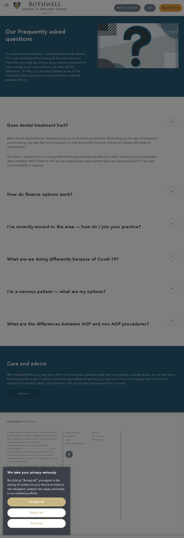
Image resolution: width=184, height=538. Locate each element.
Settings (36, 523)
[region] (36, 501)
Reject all (36, 512)
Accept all (36, 502)
